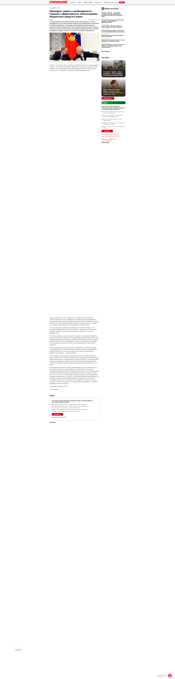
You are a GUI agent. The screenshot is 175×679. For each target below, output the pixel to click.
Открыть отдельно (106, 140)
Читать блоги (108, 98)
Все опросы (53, 422)
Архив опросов (105, 142)
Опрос (104, 103)
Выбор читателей (111, 9)
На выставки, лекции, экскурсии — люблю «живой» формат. (66, 407)
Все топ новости (106, 51)
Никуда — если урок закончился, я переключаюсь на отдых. (66, 411)
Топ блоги (105, 58)
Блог (79, 2)
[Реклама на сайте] (170, 675)
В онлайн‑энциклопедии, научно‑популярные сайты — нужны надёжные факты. (71, 406)
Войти (122, 2)
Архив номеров (88, 2)
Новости (73, 2)
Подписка (98, 2)
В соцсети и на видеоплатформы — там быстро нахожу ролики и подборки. (70, 404)
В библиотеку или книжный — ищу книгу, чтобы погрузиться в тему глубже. (70, 409)
